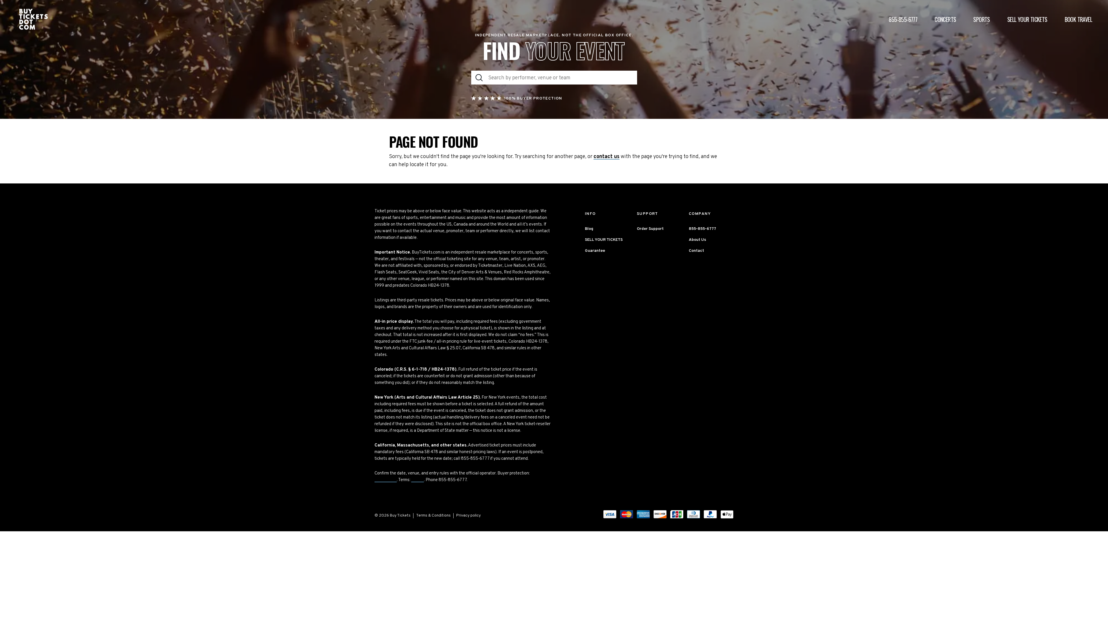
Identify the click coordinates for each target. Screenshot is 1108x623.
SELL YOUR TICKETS (604, 239)
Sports (981, 19)
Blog (589, 228)
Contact (696, 250)
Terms (417, 480)
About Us (697, 239)
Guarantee (386, 480)
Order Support (650, 228)
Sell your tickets (1027, 19)
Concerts (945, 19)
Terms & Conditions (433, 515)
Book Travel (1078, 19)
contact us (606, 156)
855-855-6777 (903, 19)
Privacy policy (468, 515)
